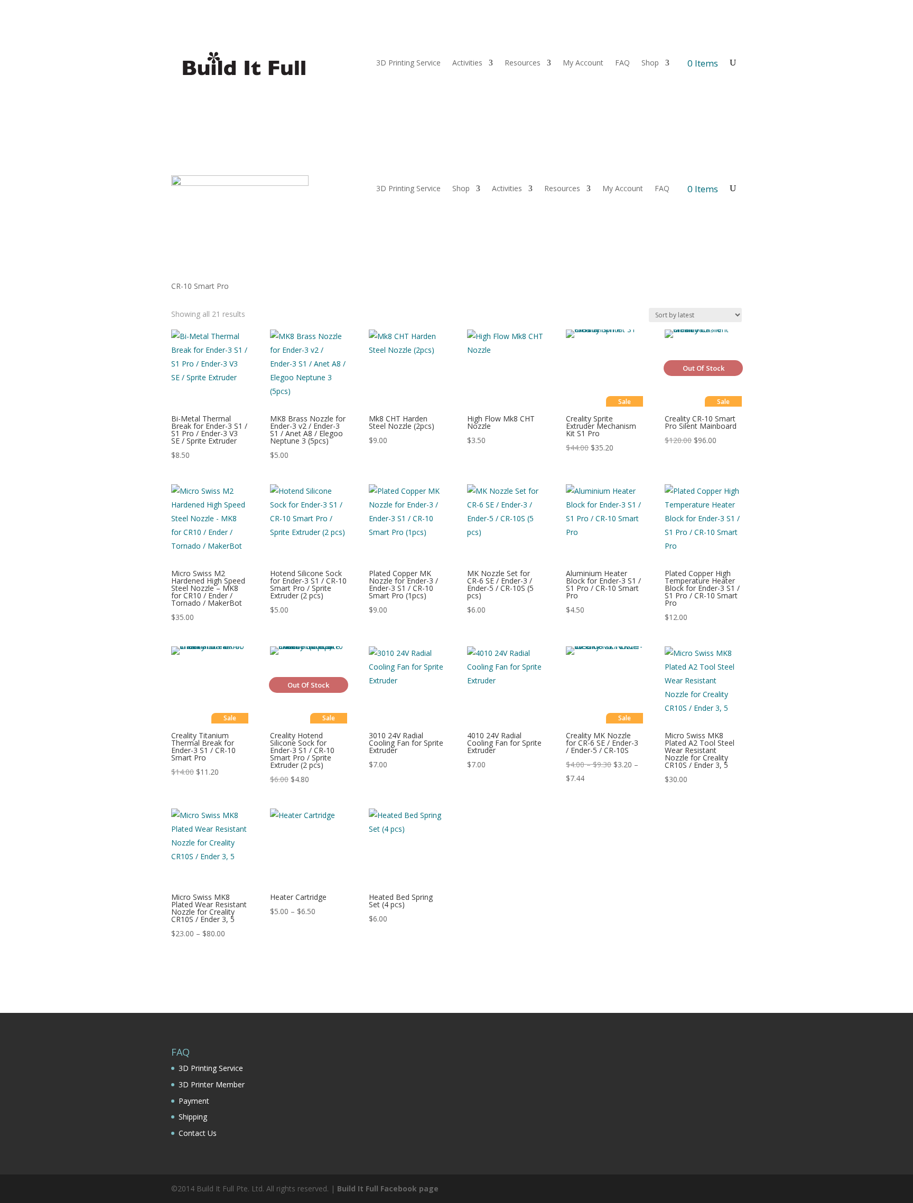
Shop (650, 63)
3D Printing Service (408, 63)
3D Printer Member (212, 1084)
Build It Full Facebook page (388, 1188)
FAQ (622, 63)
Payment (194, 1101)
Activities (467, 63)
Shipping (193, 1117)
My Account (583, 63)
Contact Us (198, 1133)
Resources (523, 63)
